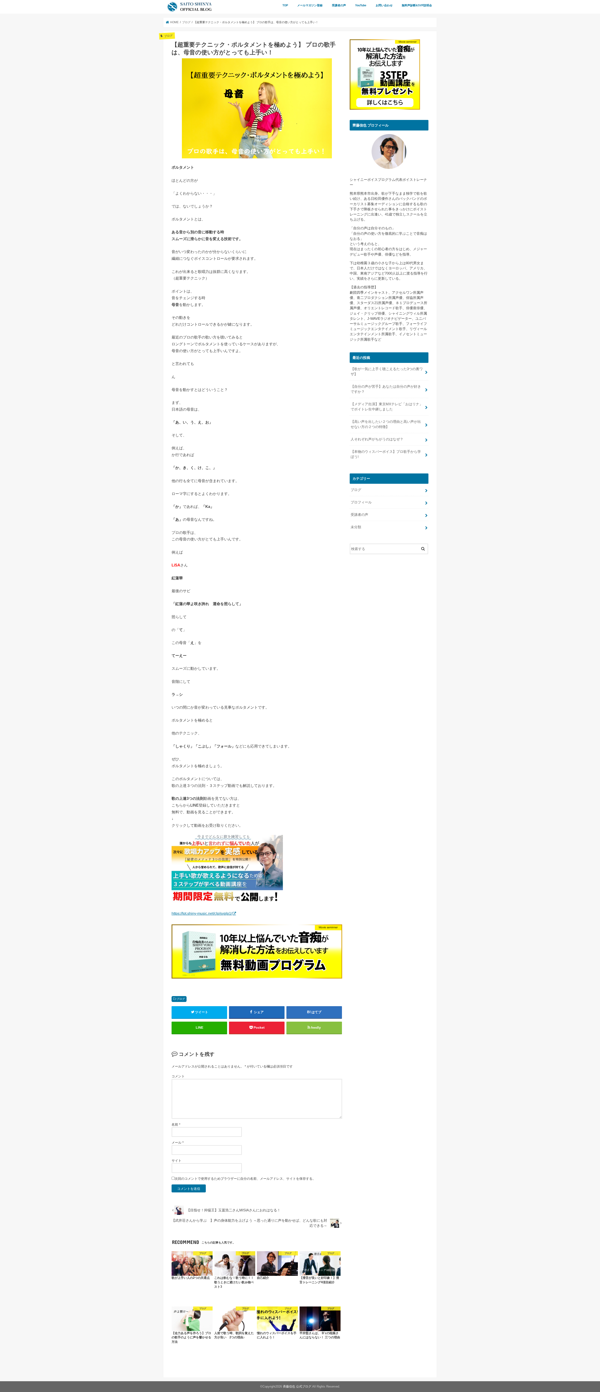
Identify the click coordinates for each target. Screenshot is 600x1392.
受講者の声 (339, 5)
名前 (176, 1124)
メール (178, 1142)
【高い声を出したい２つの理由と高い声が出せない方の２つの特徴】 (386, 424)
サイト (176, 1160)
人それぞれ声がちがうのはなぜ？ (377, 439)
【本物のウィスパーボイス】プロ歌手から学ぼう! (386, 454)
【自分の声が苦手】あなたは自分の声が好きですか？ (386, 389)
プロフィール (361, 502)
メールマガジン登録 (309, 5)
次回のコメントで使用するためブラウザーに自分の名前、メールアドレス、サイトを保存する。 (245, 1178)
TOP (285, 5)
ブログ (180, 999)
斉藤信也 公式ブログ (297, 1386)
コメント (178, 1076)
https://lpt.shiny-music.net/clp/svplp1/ (202, 913)
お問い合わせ (384, 5)
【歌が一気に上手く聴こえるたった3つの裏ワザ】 (387, 371)
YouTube (360, 5)
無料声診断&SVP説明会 (417, 5)
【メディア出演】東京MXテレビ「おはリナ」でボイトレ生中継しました (387, 406)
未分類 (356, 527)
